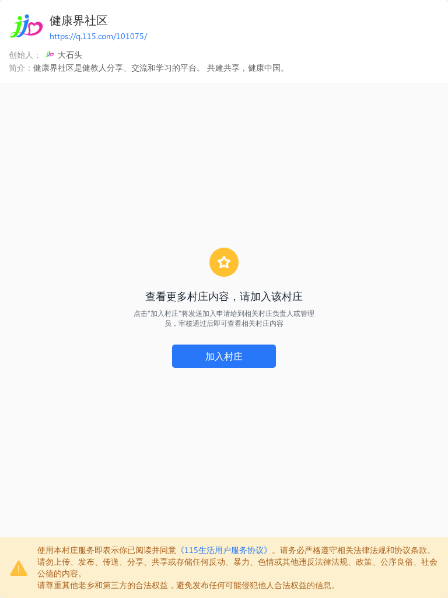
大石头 (70, 54)
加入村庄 (224, 356)
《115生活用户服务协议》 (224, 549)
